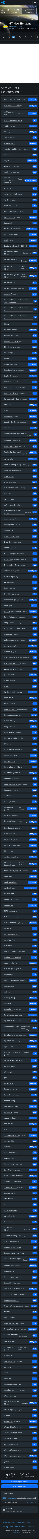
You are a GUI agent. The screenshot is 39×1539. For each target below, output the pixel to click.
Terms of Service (20, 1527)
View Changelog (30, 1502)
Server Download (20, 1486)
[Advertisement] (19, 63)
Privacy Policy (8, 1527)
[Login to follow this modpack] (22, 1475)
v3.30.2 (34, 1532)
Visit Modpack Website (20, 1482)
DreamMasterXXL (17, 26)
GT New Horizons (9, 1498)
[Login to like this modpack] (7, 1475)
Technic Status (16, 1532)
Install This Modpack (30, 11)
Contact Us (30, 1527)
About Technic (20, 1523)
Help (28, 1523)
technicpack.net (8, 1523)
